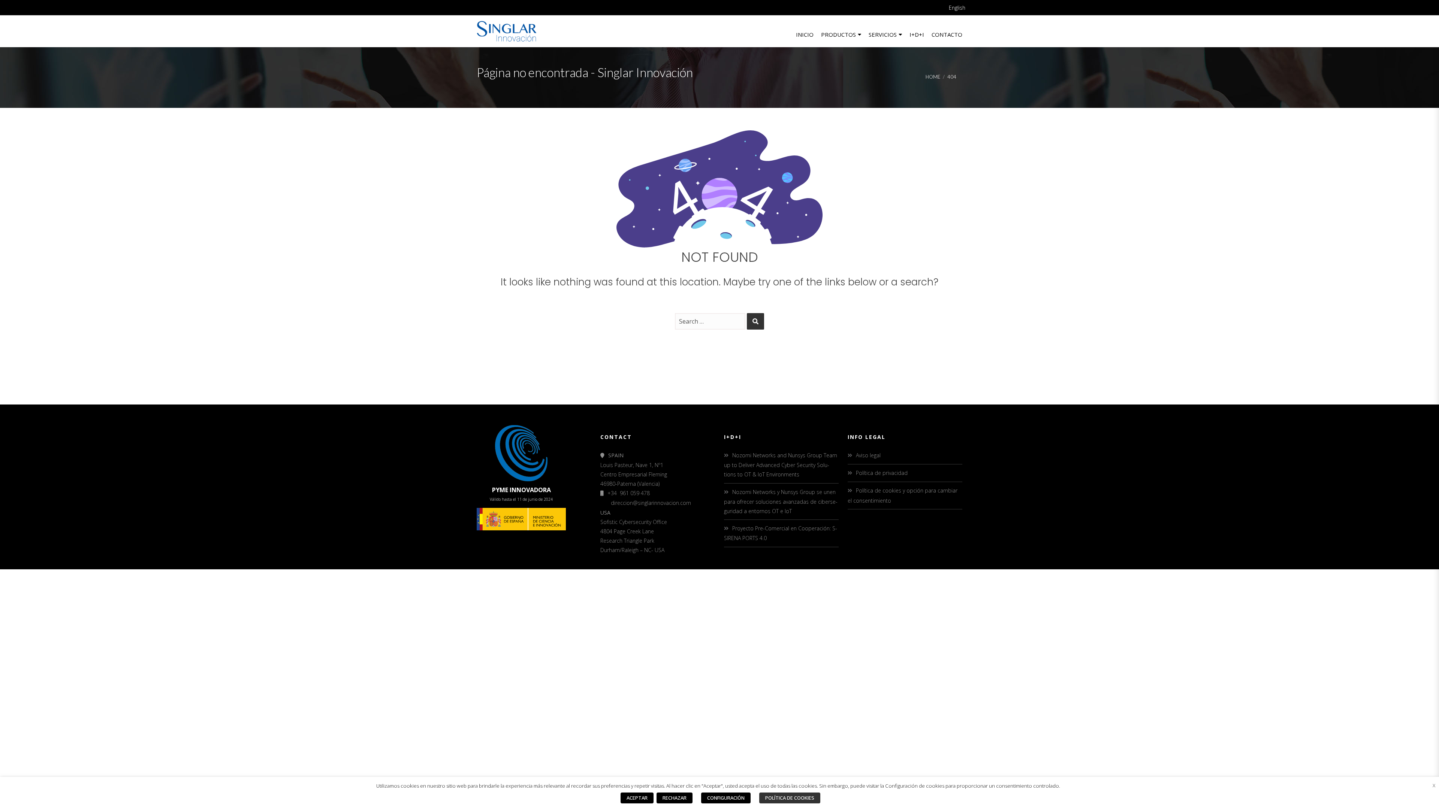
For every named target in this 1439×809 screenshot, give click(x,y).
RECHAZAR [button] (675, 797)
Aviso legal (868, 455)
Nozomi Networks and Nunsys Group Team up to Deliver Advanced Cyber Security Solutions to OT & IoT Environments (780, 465)
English (957, 7)
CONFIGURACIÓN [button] (726, 797)
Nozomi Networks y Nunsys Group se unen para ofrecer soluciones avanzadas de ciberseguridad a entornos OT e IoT (781, 501)
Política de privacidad (882, 472)
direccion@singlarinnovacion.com (651, 502)
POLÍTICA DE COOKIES (789, 797)
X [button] (1434, 785)
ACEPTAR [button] (637, 797)
